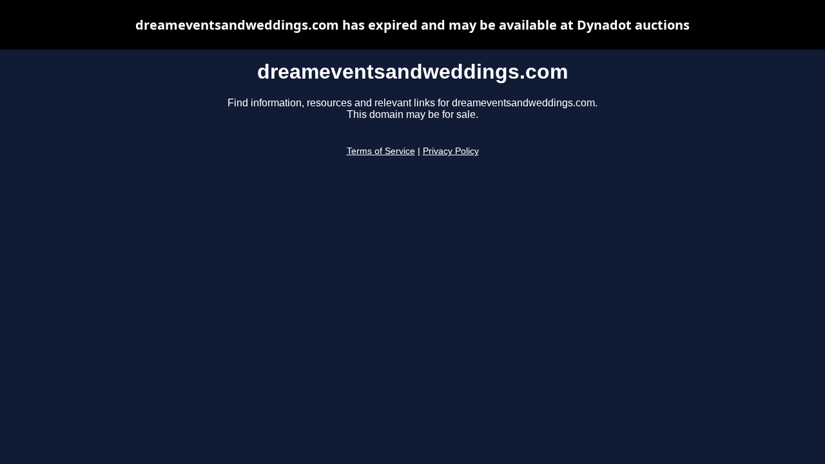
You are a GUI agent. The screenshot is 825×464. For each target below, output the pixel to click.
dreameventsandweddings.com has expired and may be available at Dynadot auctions (412, 25)
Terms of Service (381, 151)
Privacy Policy (451, 151)
